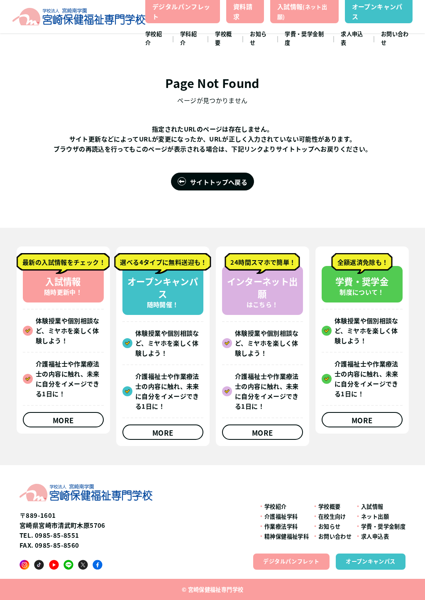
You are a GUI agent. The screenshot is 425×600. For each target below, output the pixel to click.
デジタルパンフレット (181, 11)
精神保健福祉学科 (286, 536)
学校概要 (223, 38)
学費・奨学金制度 (304, 38)
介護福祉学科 (281, 516)
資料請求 (242, 11)
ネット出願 (375, 516)
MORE (63, 420)
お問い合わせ (395, 38)
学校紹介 (153, 38)
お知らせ (258, 38)
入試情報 (302, 11)
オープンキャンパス (377, 11)
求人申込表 (352, 38)
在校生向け (332, 516)
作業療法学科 (281, 526)
